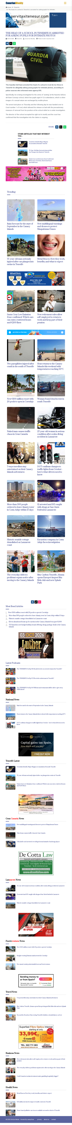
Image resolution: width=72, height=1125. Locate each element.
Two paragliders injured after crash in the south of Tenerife (20, 365)
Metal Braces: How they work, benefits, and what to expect (51, 260)
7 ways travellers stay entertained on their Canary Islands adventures (20, 469)
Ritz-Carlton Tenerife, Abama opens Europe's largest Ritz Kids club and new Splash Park (50, 579)
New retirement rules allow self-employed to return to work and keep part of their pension (49, 318)
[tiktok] (36, 602)
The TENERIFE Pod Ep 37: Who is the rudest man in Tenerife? (35, 678)
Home (9, 7)
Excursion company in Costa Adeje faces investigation (50, 541)
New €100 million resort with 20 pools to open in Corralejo (20, 400)
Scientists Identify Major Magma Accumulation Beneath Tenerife (36, 767)
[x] (10, 43)
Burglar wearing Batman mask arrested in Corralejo (32, 956)
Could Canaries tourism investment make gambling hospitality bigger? (37, 1076)
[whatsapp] (14, 43)
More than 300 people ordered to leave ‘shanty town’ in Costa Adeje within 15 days (20, 507)
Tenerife (16, 7)
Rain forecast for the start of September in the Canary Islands (20, 226)
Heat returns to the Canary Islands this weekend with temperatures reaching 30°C (50, 366)
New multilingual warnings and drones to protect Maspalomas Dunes (49, 226)
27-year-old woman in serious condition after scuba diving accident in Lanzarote (50, 434)
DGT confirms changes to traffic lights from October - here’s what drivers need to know (50, 470)
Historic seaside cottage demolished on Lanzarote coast (18, 542)
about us (46, 1119)
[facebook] (7, 43)
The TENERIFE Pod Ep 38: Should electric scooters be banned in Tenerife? (39, 669)
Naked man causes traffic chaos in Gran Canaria (18, 432)
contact (53, 1119)
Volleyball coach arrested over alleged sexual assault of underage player (38, 842)
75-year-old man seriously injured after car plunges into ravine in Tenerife (20, 262)
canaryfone (30, 1119)
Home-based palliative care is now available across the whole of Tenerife (38, 1110)
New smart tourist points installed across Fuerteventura (33, 964)
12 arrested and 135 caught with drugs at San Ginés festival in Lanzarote (49, 507)
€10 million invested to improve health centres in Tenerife (34, 1102)
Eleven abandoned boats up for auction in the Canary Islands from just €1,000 (35, 622)
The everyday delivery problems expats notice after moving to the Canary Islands (20, 578)
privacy (39, 1119)
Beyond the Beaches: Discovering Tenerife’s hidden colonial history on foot (39, 1015)
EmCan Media (15, 1119)
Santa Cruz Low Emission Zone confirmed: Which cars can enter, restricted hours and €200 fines (41, 160)
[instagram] (39, 602)
